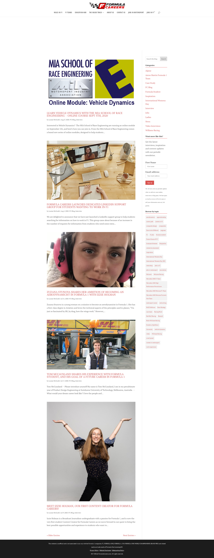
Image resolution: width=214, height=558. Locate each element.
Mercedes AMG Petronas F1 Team (156, 291)
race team (149, 312)
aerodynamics (150, 217)
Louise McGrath (54, 120)
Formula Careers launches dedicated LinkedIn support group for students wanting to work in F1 (86, 206)
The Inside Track (95, 13)
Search (163, 59)
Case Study (150, 83)
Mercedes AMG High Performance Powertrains (154, 284)
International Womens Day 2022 (155, 261)
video (148, 334)
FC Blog (72, 120)
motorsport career (151, 303)
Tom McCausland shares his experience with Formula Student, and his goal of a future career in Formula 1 (86, 375)
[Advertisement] (107, 33)
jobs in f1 (157, 265)
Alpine (148, 70)
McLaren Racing (159, 274)
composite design (151, 226)
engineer (163, 230)
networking (162, 303)
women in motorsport (152, 342)
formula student (161, 235)
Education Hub (80, 13)
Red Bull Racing (151, 316)
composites (162, 226)
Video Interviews (152, 126)
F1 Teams (68, 13)
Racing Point (158, 312)
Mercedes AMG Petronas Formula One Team (156, 296)
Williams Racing (152, 130)
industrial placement (152, 248)
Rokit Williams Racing (153, 320)
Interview (79, 120)
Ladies (148, 117)
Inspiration (150, 96)
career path (149, 221)
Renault (160, 316)
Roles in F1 (58, 13)
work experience (151, 347)
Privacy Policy (94, 550)
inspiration (149, 252)
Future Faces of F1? (152, 239)
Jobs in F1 (151, 13)
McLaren (149, 274)
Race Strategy (161, 307)
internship (149, 265)
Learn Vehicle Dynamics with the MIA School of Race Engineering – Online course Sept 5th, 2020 (84, 114)
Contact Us (121, 13)
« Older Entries (53, 535)
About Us (110, 13)
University (149, 329)
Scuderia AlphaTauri (152, 325)
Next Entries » (129, 535)
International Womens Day (154, 257)
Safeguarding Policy (118, 550)
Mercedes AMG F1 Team (153, 279)
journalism (163, 270)
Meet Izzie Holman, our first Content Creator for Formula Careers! (89, 507)
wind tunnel (150, 338)
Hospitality (162, 243)
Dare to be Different (152, 230)
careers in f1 (159, 221)
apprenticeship (161, 217)
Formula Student (152, 91)
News (147, 121)
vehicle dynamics (160, 329)
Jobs (147, 112)
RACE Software (150, 307)
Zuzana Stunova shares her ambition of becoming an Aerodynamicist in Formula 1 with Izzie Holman (85, 293)
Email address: (152, 172)
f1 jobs (152, 235)
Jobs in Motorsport (136, 13)
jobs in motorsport (151, 270)
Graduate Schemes (151, 243)
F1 (147, 235)
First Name (150, 162)
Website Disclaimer (105, 550)
